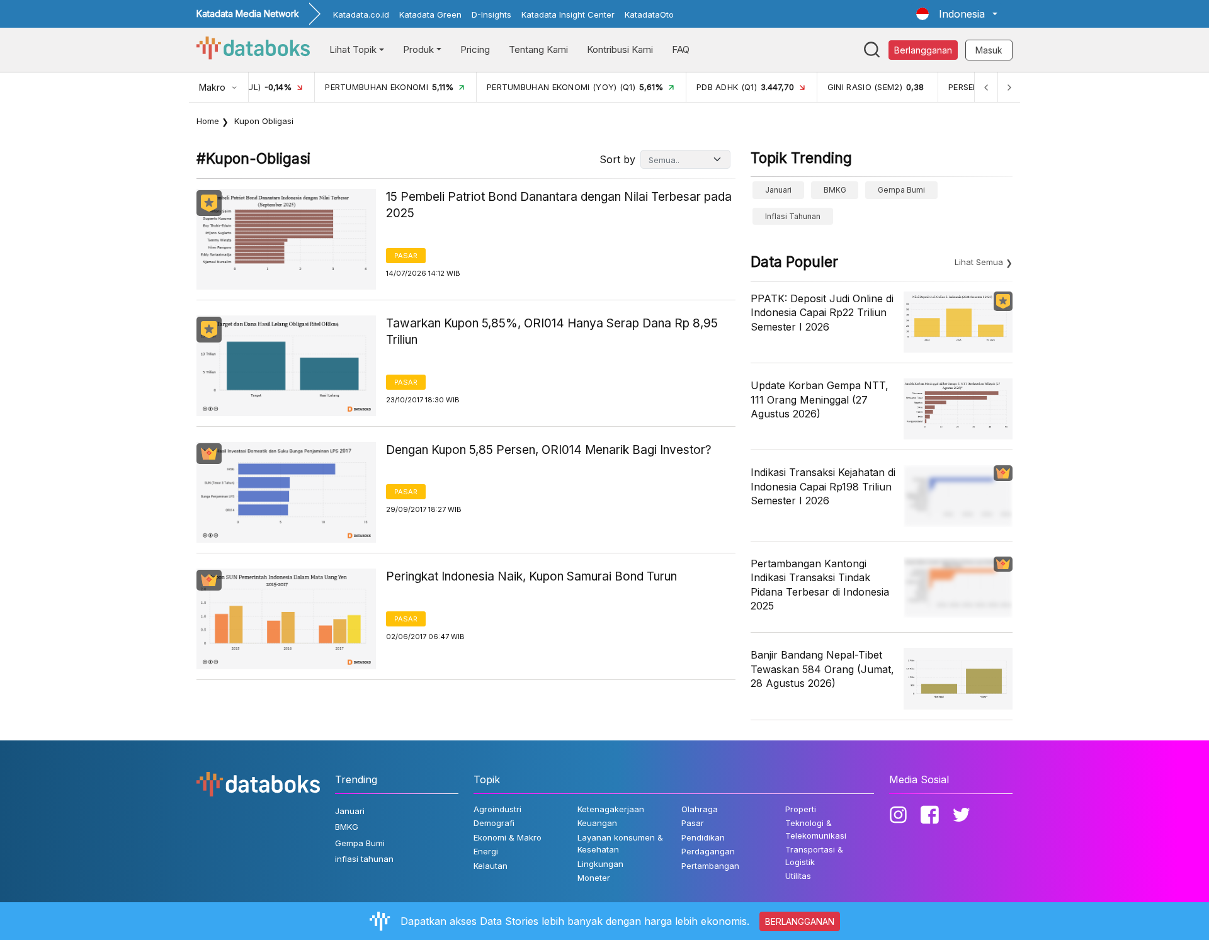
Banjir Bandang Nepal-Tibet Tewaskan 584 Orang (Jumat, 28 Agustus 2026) (822, 668)
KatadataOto (649, 14)
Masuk (988, 50)
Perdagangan (708, 851)
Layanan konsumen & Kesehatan (620, 843)
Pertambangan (710, 866)
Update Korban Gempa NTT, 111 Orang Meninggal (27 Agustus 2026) (819, 399)
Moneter (593, 878)
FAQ (681, 49)
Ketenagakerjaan (610, 809)
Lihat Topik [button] (353, 49)
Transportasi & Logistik (814, 855)
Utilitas (798, 876)
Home (207, 121)
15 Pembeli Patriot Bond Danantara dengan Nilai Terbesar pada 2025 (559, 205)
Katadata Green (430, 14)
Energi (486, 851)
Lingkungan (600, 864)
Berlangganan (923, 50)
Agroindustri (497, 809)
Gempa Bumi (901, 190)
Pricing (475, 49)
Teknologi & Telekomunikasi (815, 829)
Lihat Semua (979, 262)
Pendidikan (703, 837)
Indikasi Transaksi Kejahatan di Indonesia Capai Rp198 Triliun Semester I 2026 (823, 486)
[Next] (1008, 87)
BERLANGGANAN (799, 921)
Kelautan (491, 866)
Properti (800, 809)
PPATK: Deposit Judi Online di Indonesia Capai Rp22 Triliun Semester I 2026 (822, 312)
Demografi (494, 823)
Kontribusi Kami (620, 49)
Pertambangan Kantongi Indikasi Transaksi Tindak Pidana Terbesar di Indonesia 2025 (820, 584)
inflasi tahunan (792, 216)
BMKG (835, 190)
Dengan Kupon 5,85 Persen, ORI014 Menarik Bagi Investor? (549, 450)
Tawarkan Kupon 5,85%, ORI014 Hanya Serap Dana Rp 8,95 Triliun (552, 332)
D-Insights (491, 14)
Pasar (405, 255)
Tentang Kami (538, 49)
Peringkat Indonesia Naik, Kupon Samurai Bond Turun (531, 576)
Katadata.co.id (361, 14)
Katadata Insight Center (568, 14)
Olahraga (699, 809)
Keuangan (597, 823)
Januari (778, 190)
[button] (956, 14)
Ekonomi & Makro (508, 837)
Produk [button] (418, 49)
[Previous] (986, 87)
